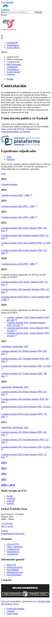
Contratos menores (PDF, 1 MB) (15, 195)
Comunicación (13, 549)
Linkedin (11, 501)
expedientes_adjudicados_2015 (14, 427)
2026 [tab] (9, 157)
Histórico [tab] (11, 159)
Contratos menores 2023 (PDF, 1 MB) (18, 206)
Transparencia (13, 69)
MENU (4, 52)
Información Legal (15, 572)
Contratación (12, 67)
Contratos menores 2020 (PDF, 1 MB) (18, 264)
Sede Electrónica (14, 64)
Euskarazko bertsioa (15, 608)
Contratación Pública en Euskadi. (15, 131)
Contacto (5, 9)
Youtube (10, 503)
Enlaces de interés (14, 567)
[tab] (29, 157)
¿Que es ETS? (13, 544)
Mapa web (11, 565)
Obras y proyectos (15, 546)
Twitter (10, 496)
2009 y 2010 (8, 485)
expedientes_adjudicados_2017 (14, 346)
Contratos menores (9, 184)
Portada (10, 79)
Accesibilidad (13, 570)
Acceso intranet (13, 72)
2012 (4, 473)
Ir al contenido (7, 2)
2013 (4, 468)
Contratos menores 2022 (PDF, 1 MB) (18, 217)
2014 (4, 462)
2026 (3, 174)
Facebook (11, 498)
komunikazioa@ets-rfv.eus (12, 533)
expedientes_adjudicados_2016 (14, 387)
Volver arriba (12, 613)
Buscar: (4, 12)
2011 (4, 479)
